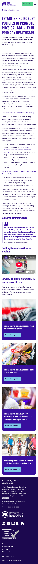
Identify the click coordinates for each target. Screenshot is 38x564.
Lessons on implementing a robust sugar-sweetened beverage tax (19, 319)
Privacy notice (6, 552)
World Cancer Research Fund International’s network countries (17, 149)
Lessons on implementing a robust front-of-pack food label (19, 363)
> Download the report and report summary (18, 113)
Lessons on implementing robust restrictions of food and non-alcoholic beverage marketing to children (19, 409)
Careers (4, 544)
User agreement (7, 547)
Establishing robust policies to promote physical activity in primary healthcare (19, 454)
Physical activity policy (11, 10)
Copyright (5, 549)
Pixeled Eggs (17, 560)
